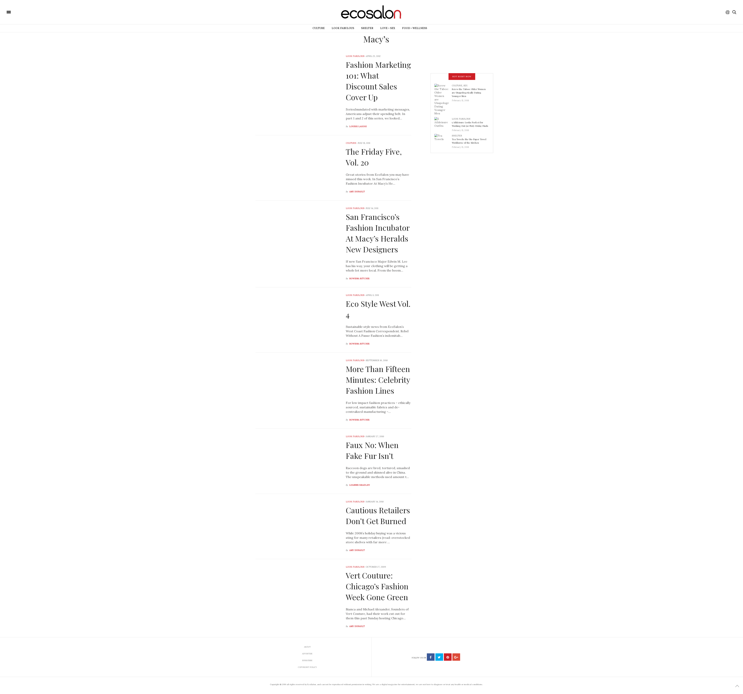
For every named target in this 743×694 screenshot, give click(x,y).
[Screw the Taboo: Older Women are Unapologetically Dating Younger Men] (443, 99)
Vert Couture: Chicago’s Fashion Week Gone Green (377, 586)
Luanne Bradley (359, 485)
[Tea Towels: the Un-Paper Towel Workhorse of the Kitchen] (443, 140)
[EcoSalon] (31, 12)
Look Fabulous (343, 28)
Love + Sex (387, 28)
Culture (318, 28)
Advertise (307, 653)
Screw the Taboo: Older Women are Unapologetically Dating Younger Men (469, 92)
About (307, 647)
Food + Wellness (414, 28)
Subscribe (307, 660)
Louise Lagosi (358, 126)
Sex (465, 85)
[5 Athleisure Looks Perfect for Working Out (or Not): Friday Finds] (443, 123)
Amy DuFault (357, 191)
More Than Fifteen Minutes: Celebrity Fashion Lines (378, 380)
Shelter (367, 28)
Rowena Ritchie (359, 278)
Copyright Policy (307, 667)
